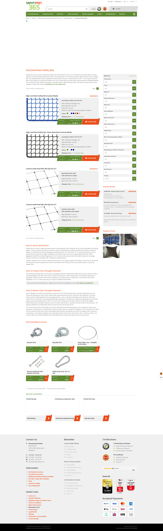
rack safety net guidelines (84, 283)
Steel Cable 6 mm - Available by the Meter (87, 343)
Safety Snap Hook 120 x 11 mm (61, 372)
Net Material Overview (35, 472)
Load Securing (72, 14)
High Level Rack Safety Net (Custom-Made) (42, 96)
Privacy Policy (32, 509)
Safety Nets (70, 446)
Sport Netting (71, 470)
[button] (133, 1)
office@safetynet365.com (36, 462)
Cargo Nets (70, 491)
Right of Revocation (34, 505)
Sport (99, 14)
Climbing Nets (71, 449)
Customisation (33, 14)
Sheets (69, 454)
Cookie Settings (33, 519)
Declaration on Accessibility (37, 516)
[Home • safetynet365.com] (34, 3)
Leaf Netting (70, 465)
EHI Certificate (118, 455)
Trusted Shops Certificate (122, 443)
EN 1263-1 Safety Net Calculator (38, 479)
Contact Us (32, 496)
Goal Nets (70, 457)
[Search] (87, 9)
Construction (47, 14)
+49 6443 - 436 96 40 (34, 455)
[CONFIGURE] (90, 120)
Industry (60, 14)
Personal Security (72, 483)
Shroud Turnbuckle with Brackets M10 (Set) (35, 372)
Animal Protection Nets (74, 467)
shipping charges (41, 388)
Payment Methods (34, 498)
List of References (34, 486)
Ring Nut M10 (31, 342)
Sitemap (31, 514)
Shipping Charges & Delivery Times (39, 500)
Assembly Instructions (35, 474)
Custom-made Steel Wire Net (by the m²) (41, 169)
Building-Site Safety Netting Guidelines (41, 476)
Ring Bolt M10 (56, 342)
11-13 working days (78, 116)
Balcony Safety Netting (74, 473)
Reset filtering (132, 76)
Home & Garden (87, 14)
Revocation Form (34, 507)
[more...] (69, 475)
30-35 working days (78, 184)
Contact (122, 14)
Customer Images (34, 483)
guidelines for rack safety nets (55, 84)
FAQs (30, 481)
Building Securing (72, 488)
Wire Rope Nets (72, 452)
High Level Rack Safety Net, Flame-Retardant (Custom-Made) (49, 132)
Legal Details (32, 512)
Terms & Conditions (34, 503)
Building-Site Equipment (74, 486)
